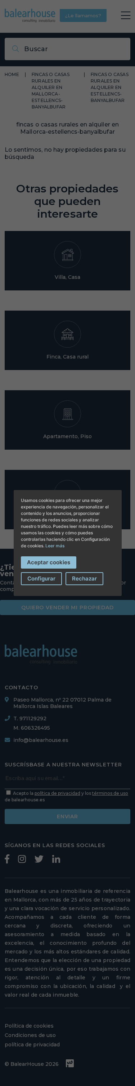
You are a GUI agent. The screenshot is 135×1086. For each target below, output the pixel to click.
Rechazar (84, 578)
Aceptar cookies (48, 562)
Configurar (41, 578)
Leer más (54, 545)
